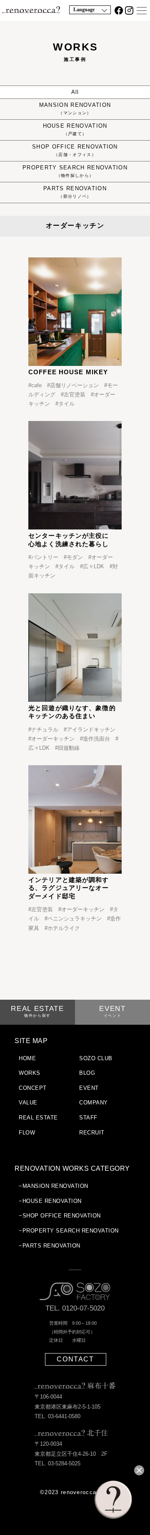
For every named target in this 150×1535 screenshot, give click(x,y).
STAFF (88, 1117)
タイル (66, 404)
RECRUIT (92, 1132)
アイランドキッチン (91, 729)
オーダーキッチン (53, 739)
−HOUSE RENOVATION (50, 1201)
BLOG (87, 1073)
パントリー (44, 557)
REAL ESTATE (37, 1011)
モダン (75, 557)
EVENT (112, 1011)
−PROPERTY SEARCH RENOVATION (69, 1230)
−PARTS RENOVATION (49, 1246)
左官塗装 (74, 394)
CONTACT (75, 1359)
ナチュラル (44, 729)
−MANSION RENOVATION (53, 1186)
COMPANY (93, 1102)
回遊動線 (69, 748)
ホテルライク (64, 928)
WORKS (29, 1073)
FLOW (27, 1132)
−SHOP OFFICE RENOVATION (60, 1215)
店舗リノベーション (74, 385)
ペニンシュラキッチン (75, 918)
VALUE (28, 1102)
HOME (27, 1058)
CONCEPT (33, 1088)
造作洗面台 (96, 739)
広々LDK (93, 566)
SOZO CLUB (95, 1058)
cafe (36, 385)
